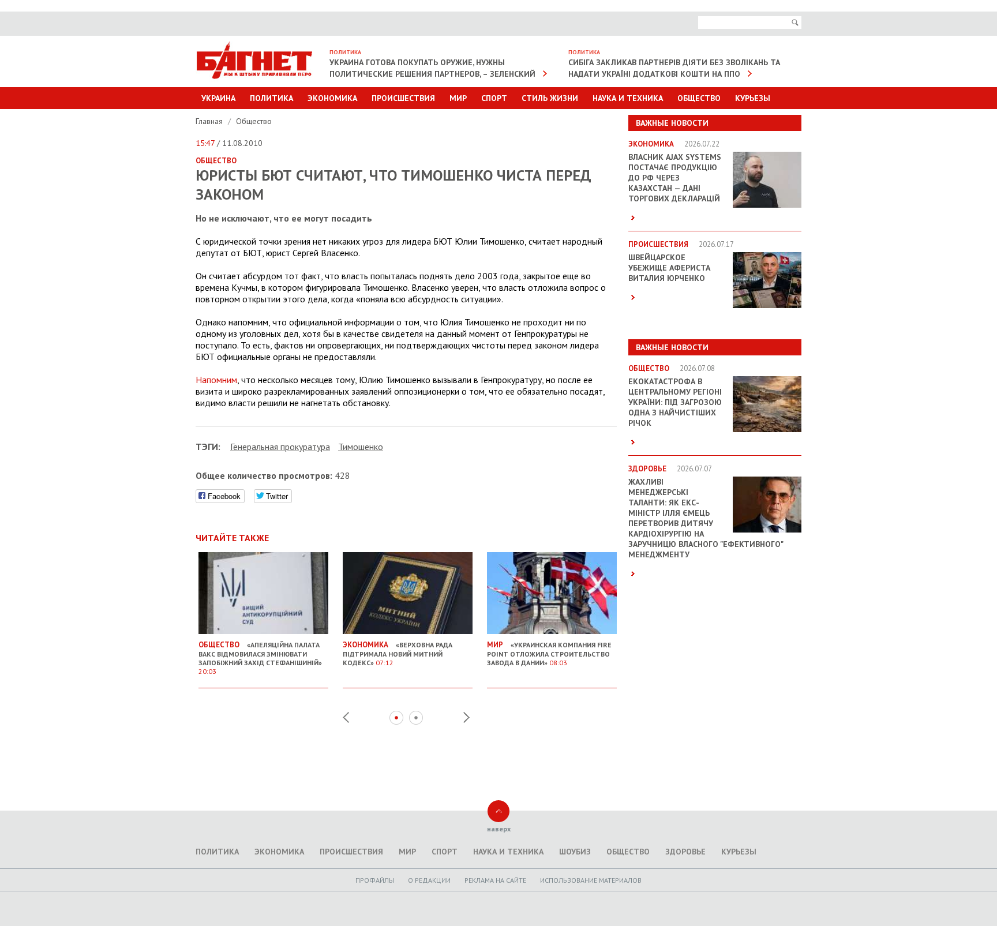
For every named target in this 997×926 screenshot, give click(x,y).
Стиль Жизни (550, 98)
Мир (458, 98)
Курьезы (752, 98)
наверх (499, 828)
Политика (271, 98)
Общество (699, 98)
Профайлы (374, 880)
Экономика (332, 98)
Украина (218, 98)
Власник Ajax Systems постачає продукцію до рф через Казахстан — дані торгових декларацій (674, 178)
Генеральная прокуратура (280, 446)
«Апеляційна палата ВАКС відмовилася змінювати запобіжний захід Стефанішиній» (260, 658)
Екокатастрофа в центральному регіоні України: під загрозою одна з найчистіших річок (675, 402)
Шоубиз (575, 851)
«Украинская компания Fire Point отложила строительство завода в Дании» (549, 653)
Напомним (216, 379)
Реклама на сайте (495, 880)
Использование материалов (591, 880)
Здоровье (685, 851)
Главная (210, 121)
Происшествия (403, 98)
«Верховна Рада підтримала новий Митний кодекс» (397, 653)
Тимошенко (360, 446)
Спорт (494, 98)
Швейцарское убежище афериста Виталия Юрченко (669, 267)
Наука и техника (628, 98)
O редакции (429, 880)
